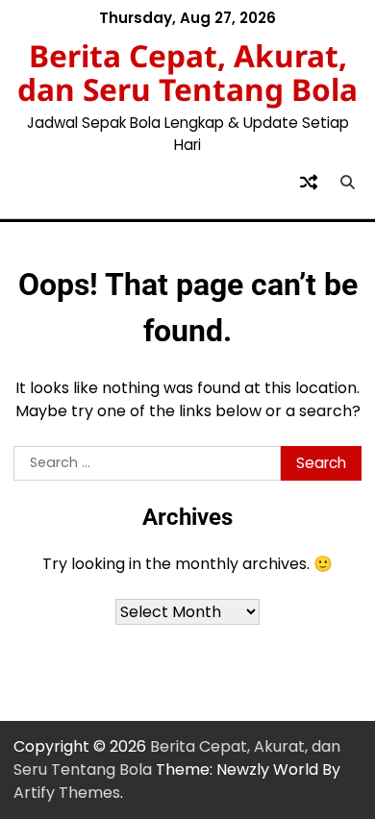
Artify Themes (66, 793)
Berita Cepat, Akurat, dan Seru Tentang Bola (187, 73)
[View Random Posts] (308, 182)
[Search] (347, 182)
